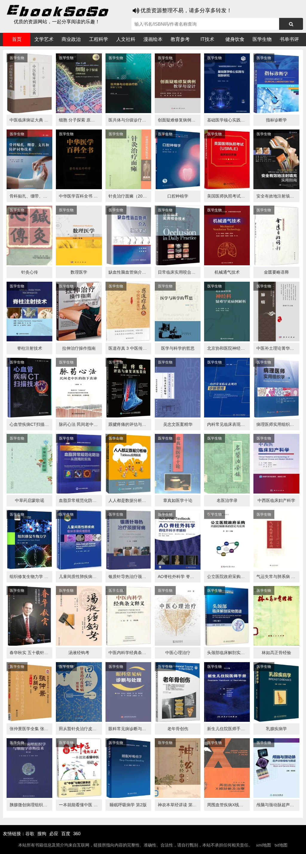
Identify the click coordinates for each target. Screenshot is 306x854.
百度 (65, 833)
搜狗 (41, 833)
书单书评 (289, 39)
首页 (17, 39)
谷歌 (29, 833)
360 (76, 833)
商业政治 (71, 39)
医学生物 (262, 39)
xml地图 (263, 845)
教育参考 (180, 39)
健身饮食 (234, 39)
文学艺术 (43, 39)
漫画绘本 (153, 39)
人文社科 (125, 39)
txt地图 (281, 845)
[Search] (291, 24)
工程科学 (98, 39)
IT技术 (207, 39)
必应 (53, 833)
